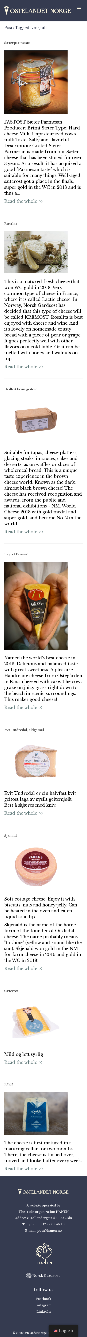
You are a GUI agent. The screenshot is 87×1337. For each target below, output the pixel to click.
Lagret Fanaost (16, 554)
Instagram (43, 1305)
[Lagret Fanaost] (36, 605)
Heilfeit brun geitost (20, 389)
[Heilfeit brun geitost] (36, 420)
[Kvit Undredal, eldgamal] (36, 760)
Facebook (43, 1299)
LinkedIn (44, 1311)
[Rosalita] (36, 251)
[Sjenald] (36, 866)
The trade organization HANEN (44, 1212)
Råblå (9, 1085)
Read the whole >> (24, 201)
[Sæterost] (36, 1021)
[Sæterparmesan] (36, 81)
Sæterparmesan (17, 43)
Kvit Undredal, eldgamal (24, 730)
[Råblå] (36, 1113)
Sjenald (10, 836)
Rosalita (10, 224)
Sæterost (11, 991)
